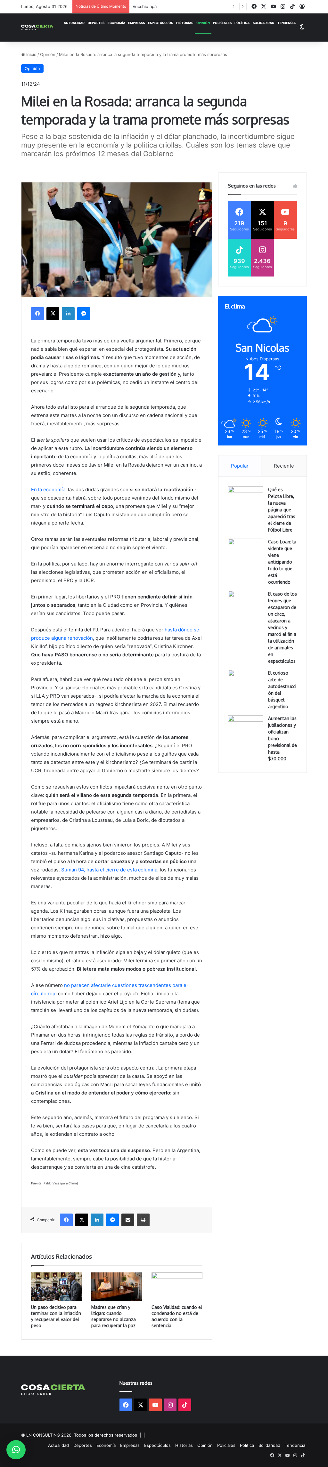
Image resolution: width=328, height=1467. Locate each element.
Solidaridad (263, 23)
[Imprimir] (143, 1220)
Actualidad (74, 23)
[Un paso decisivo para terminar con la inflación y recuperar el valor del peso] (56, 1286)
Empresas (136, 23)
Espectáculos (160, 23)
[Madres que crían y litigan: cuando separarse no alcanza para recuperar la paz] (116, 1286)
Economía (116, 23)
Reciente (284, 466)
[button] (16, 1449)
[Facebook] (37, 313)
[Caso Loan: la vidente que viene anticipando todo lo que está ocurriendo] (245, 551)
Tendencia (286, 23)
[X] (52, 313)
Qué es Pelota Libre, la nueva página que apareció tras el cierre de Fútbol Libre (281, 510)
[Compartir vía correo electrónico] (127, 1220)
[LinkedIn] (68, 313)
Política (242, 23)
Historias (184, 23)
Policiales (222, 23)
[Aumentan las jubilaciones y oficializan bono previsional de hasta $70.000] (245, 727)
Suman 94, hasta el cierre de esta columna (109, 870)
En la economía (48, 489)
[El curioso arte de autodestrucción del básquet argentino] (245, 682)
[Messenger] (83, 313)
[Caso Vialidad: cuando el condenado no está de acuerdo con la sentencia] (177, 1286)
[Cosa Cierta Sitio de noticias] (37, 27)
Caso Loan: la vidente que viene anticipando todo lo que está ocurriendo (282, 562)
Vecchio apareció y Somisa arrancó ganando (176, 6)
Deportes (96, 23)
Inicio (31, 54)
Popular (240, 466)
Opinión (203, 23)
